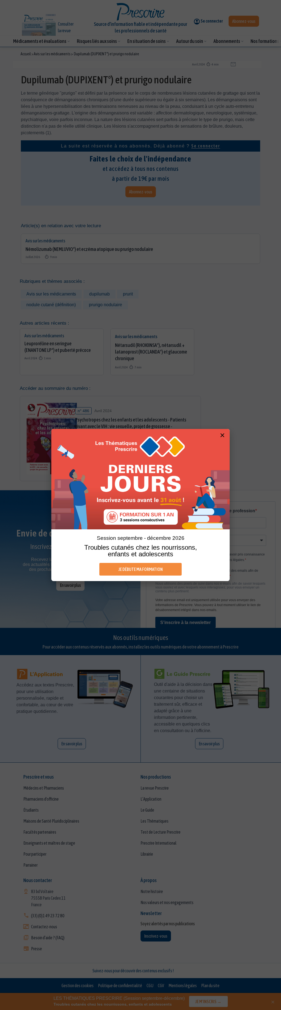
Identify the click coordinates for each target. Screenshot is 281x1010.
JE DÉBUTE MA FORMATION (141, 569)
